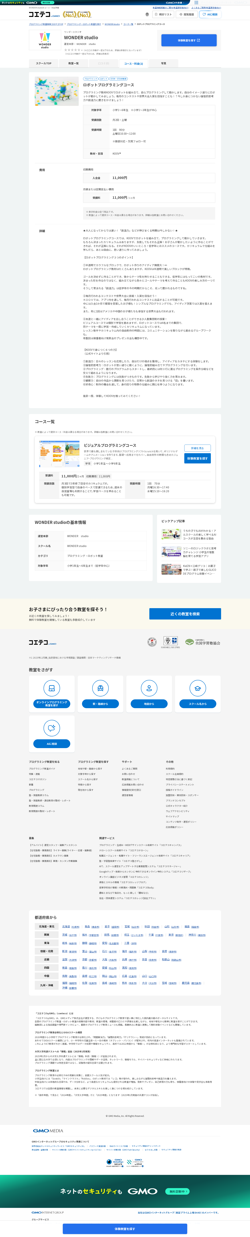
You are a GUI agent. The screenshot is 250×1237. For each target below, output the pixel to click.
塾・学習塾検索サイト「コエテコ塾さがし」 (121, 860)
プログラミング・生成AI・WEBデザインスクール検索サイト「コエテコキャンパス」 (141, 844)
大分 (144, 983)
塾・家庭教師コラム (39, 795)
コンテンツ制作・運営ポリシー (181, 821)
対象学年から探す (87, 773)
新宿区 (179, 935)
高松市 (92, 968)
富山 (84, 951)
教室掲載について (130, 779)
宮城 (127, 926)
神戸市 (132, 959)
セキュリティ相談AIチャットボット (146, 1145)
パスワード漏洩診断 (97, 1146)
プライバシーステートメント (180, 784)
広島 (124, 976)
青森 (87, 926)
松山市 (112, 968)
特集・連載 (34, 773)
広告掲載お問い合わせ (133, 784)
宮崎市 (172, 983)
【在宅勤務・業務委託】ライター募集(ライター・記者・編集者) (60, 850)
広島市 (132, 976)
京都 (84, 959)
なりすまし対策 (151, 1149)
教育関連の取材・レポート (42, 811)
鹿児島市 (196, 983)
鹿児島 (186, 983)
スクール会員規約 (174, 773)
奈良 (144, 959)
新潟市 (73, 951)
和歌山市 (176, 959)
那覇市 (73, 988)
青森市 (95, 926)
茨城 (64, 934)
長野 (164, 951)
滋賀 (64, 959)
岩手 (107, 926)
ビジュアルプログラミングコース (110, 445)
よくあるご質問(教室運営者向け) (206, 7)
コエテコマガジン (37, 779)
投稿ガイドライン (174, 789)
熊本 (124, 983)
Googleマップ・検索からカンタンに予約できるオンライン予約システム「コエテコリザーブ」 (145, 871)
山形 (167, 926)
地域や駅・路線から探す (90, 768)
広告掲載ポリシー (174, 827)
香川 (84, 967)
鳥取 (64, 976)
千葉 (151, 934)
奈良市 (152, 959)
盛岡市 (115, 926)
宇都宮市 (93, 935)
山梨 (144, 951)
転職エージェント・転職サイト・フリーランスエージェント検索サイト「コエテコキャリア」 (145, 855)
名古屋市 (113, 943)
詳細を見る (197, 448)
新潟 (64, 951)
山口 (144, 976)
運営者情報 (127, 795)
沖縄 (64, 987)
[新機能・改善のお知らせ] (147, 14)
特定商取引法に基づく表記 (179, 779)
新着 (31, 784)
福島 (187, 926)
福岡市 (73, 983)
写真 (163, 63)
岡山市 (112, 976)
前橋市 (115, 935)
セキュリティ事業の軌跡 (171, 1149)
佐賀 (84, 983)
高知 (124, 967)
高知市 (132, 968)
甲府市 (152, 951)
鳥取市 (73, 976)
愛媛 (104, 967)
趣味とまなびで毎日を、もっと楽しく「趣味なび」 (124, 892)
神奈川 (192, 934)
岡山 (104, 976)
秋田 (147, 926)
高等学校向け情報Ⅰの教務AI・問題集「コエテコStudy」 (127, 887)
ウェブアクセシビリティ (178, 811)
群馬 (106, 934)
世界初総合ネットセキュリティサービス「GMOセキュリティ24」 (58, 1146)
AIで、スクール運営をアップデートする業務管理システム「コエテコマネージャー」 (140, 866)
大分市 (152, 983)
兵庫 (124, 959)
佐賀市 (92, 983)
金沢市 (112, 951)
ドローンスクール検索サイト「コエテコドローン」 (124, 850)
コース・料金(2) (133, 63)
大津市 (73, 959)
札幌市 (75, 926)
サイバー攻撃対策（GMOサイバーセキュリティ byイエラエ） (77, 1149)
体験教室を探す (187, 40)
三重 (126, 943)
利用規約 (170, 768)
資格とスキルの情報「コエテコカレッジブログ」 (123, 882)
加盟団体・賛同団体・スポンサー (182, 795)
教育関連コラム (36, 805)
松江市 (92, 976)
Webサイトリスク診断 (119, 1146)
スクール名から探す (88, 779)
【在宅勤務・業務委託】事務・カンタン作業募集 (53, 860)
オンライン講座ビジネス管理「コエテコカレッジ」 (124, 876)
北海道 (66, 926)
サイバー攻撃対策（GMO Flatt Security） (123, 1149)
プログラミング (36, 789)
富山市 (92, 951)
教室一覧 (73, 63)
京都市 (92, 959)
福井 (124, 951)
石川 (104, 951)
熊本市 (132, 983)
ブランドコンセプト (176, 800)
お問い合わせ (128, 773)
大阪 (104, 959)
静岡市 (92, 943)
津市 (134, 943)
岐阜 (64, 943)
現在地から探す (85, 789)
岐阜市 (73, 943)
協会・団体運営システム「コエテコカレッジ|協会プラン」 (128, 898)
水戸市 (73, 935)
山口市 (152, 976)
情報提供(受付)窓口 (131, 789)
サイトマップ (172, 816)
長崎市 (112, 983)
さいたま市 (137, 935)
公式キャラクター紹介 (177, 805)
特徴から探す (84, 784)
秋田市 (155, 926)
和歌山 (166, 959)
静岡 (84, 943)
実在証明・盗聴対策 (40, 1149)
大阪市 (112, 959)
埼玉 (126, 934)
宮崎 (164, 983)
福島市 (195, 926)
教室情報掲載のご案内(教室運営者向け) (171, 7)
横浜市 (201, 935)
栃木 (84, 934)
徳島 (64, 967)
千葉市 (159, 935)
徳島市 (73, 968)
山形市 (175, 926)
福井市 (132, 951)
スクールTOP (43, 63)
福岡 (64, 983)
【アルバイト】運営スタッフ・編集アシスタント (53, 844)
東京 (171, 934)
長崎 (104, 983)
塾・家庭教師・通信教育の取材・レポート (50, 800)
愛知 (104, 943)
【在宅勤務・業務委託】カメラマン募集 (48, 855)
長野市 (172, 951)
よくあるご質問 (129, 768)
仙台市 (135, 926)
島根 (84, 976)
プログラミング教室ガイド (42, 768)
